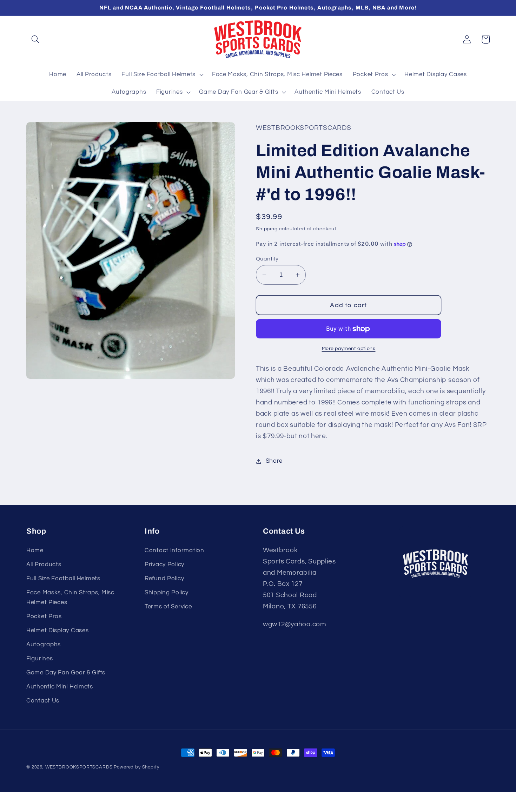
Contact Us (42, 701)
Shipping (267, 228)
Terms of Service (168, 606)
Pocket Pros (44, 616)
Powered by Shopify (136, 767)
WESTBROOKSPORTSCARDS (79, 767)
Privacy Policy (164, 564)
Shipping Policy (166, 592)
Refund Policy (164, 578)
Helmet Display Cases (57, 630)
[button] (35, 39)
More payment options (349, 348)
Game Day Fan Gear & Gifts (65, 672)
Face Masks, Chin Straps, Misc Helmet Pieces (70, 597)
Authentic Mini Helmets (59, 687)
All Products (43, 564)
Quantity (267, 259)
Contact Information (174, 550)
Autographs (43, 644)
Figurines (39, 658)
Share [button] (274, 461)
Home (35, 550)
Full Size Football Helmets (63, 578)
